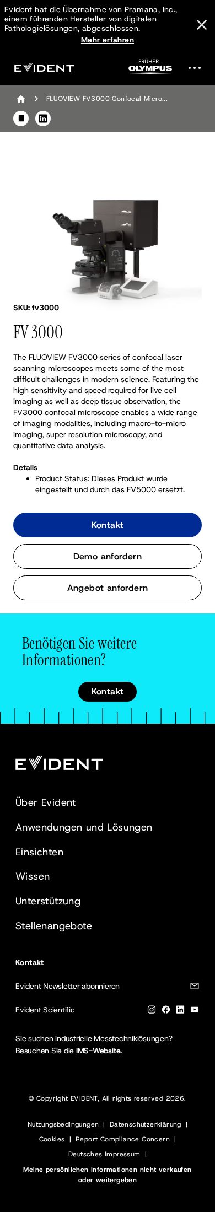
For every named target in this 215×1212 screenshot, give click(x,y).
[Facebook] (166, 1011)
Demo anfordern (107, 556)
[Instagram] (152, 1011)
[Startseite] (20, 98)
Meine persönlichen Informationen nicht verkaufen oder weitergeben (107, 1174)
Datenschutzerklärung (145, 1124)
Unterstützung (47, 901)
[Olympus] (150, 69)
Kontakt (108, 525)
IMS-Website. (99, 1050)
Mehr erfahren (107, 40)
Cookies (52, 1139)
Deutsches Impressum (104, 1154)
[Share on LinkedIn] (43, 118)
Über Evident (45, 802)
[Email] (195, 988)
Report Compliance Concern (123, 1139)
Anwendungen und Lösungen (84, 827)
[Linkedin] (180, 1011)
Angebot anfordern (107, 588)
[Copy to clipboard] (21, 118)
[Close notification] (202, 25)
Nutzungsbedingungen (63, 1124)
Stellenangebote (53, 926)
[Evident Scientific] (44, 67)
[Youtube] (195, 1011)
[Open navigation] (197, 67)
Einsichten (39, 852)
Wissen (32, 876)
